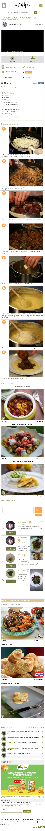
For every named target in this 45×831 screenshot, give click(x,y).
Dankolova (11, 737)
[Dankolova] (3, 738)
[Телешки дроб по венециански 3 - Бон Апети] (26, 204)
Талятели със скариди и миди (29, 737)
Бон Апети (20, 24)
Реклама (12, 822)
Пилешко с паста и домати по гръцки (23, 749)
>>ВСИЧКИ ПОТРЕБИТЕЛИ (35, 727)
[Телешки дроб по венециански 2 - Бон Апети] (26, 172)
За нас (19, 822)
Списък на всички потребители (9, 819)
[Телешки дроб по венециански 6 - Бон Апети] (26, 299)
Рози (19, 555)
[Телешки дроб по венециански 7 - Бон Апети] (26, 333)
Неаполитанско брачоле (28, 742)
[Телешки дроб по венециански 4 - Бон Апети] (26, 236)
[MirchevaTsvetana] (3, 733)
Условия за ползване (27, 819)
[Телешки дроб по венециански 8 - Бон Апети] (26, 363)
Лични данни (40, 819)
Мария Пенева (22, 522)
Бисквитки (5, 822)
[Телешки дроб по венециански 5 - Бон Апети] (26, 269)
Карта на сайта (4, 825)
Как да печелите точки (30, 822)
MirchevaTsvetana (14, 732)
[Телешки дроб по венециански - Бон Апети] (26, 140)
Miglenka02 (21, 570)
